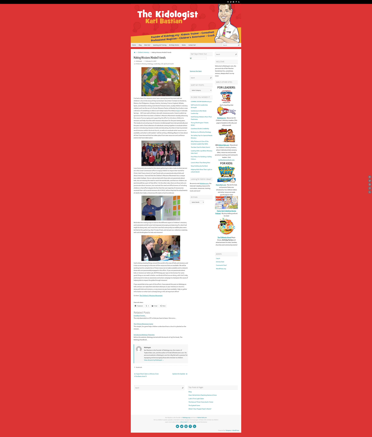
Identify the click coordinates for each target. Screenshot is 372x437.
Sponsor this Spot (196, 71)
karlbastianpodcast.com (226, 160)
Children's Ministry (143, 52)
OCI (178, 111)
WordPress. (235, 430)
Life (162, 64)
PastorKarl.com (221, 185)
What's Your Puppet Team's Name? (200, 409)
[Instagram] (233, 1)
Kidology (150, 64)
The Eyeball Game (194, 405)
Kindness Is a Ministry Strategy (201, 132)
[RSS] (239, 1)
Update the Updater (179, 374)
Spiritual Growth (169, 64)
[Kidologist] (228, 1)
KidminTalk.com (223, 145)
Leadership (157, 64)
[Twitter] (230, 1)
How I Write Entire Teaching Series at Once (203, 395)
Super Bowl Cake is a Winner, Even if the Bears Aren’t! (146, 375)
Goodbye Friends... (140, 316)
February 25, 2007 (150, 61)
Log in (218, 258)
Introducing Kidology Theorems (144, 335)
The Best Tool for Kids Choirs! (200, 147)
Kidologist (139, 61)
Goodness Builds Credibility (200, 129)
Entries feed (220, 262)
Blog (190, 392)
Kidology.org (204, 183)
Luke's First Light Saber (196, 399)
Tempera (228, 430)
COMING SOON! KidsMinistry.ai (201, 102)
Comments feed (221, 265)
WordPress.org (221, 269)
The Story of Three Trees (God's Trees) (201, 402)
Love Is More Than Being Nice (200, 163)
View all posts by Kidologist (154, 360)
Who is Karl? (183, 422)
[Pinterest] (236, 1)
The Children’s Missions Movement (151, 296)
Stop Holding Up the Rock (199, 166)
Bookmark (139, 367)
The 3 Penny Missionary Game (143, 324)
